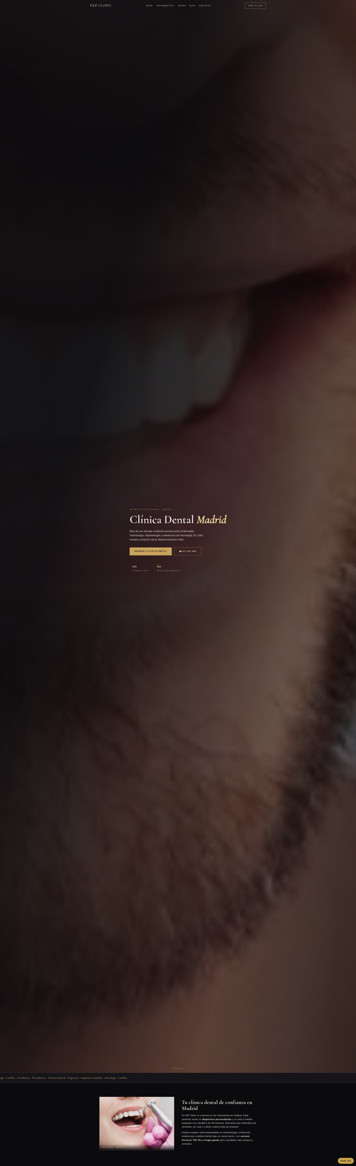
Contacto (205, 6)
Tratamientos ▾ (165, 6)
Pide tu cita (255, 6)
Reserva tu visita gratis (151, 551)
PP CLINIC (101, 5)
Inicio (149, 6)
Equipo (182, 6)
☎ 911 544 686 (187, 551)
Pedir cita (346, 1160)
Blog (192, 6)
